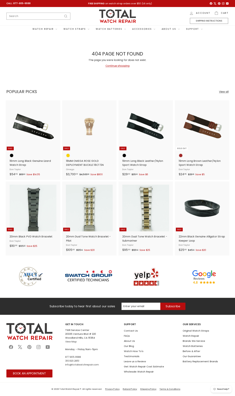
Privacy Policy (112, 389)
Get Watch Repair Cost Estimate (144, 366)
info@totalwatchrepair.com (82, 364)
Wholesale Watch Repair (139, 371)
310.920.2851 (72, 360)
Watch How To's (133, 351)
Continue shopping (118, 66)
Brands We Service (194, 341)
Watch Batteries (109, 29)
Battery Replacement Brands (200, 361)
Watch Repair (43, 29)
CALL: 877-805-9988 (18, 3)
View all (224, 92)
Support (193, 29)
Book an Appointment (29, 373)
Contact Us (131, 330)
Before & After (191, 351)
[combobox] (38, 16)
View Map (71, 341)
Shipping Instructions (209, 20)
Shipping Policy (148, 389)
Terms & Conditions (170, 389)
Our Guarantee (192, 356)
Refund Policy (130, 389)
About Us (169, 29)
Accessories (142, 29)
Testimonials (131, 356)
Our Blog (129, 346)
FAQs (127, 335)
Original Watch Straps (196, 330)
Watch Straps (75, 29)
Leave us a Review (135, 361)
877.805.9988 (73, 357)
